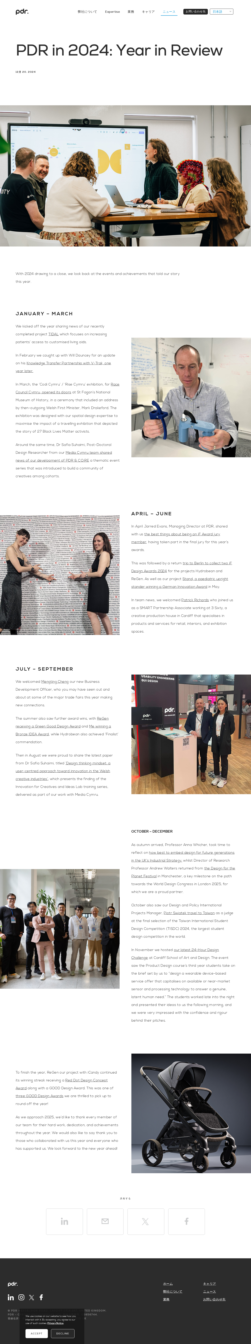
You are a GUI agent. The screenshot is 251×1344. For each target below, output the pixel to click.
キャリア (148, 11)
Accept (37, 1333)
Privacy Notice (55, 1323)
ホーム (168, 1283)
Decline (62, 1333)
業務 (131, 11)
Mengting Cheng (55, 681)
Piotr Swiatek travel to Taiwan (189, 913)
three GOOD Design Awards (40, 1096)
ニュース (169, 11)
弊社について (87, 11)
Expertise (112, 11)
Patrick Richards (195, 600)
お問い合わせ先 (196, 11)
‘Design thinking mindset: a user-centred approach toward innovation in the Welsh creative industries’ (63, 771)
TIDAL (53, 334)
